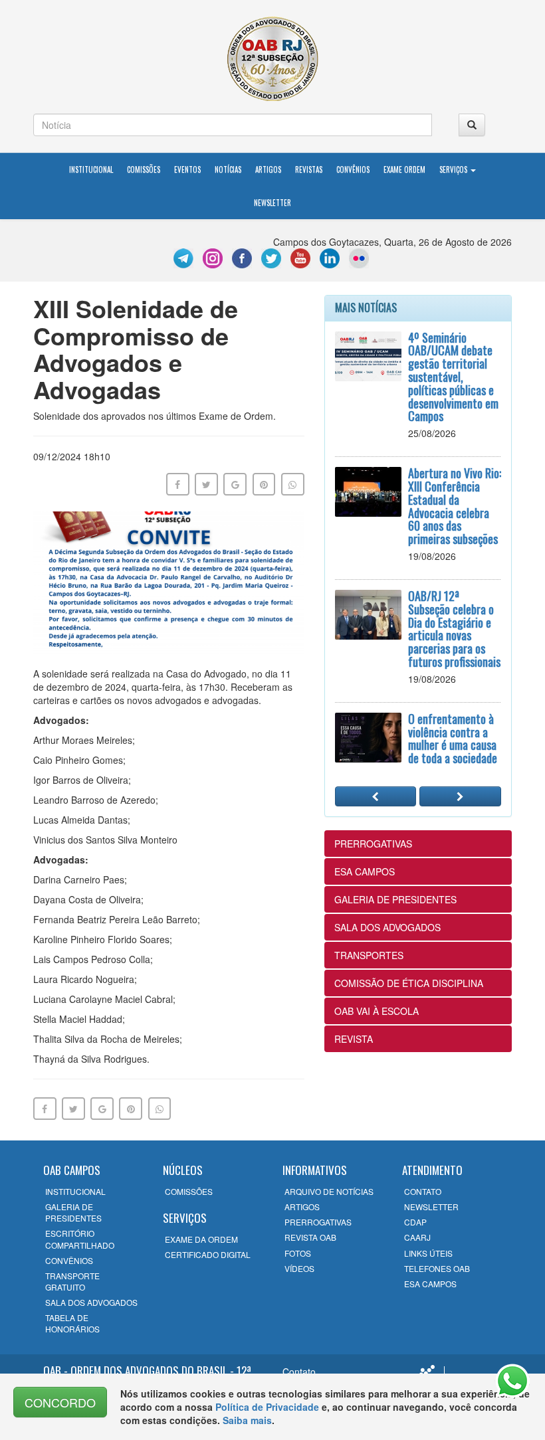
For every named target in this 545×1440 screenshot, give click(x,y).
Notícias (228, 169)
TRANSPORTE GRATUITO (72, 1281)
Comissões (143, 169)
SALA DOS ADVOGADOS (387, 927)
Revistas (308, 169)
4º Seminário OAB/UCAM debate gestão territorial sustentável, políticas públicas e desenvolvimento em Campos (453, 377)
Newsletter (272, 202)
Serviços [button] (454, 169)
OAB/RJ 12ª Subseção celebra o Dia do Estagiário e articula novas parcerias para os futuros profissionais (454, 628)
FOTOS (297, 1253)
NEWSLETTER (431, 1206)
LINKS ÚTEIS (428, 1253)
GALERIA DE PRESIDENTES (395, 899)
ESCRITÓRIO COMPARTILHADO (79, 1238)
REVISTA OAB (310, 1237)
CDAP (415, 1221)
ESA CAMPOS (364, 871)
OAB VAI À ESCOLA (376, 1011)
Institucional (91, 169)
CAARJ (417, 1237)
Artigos (268, 169)
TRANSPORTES (368, 955)
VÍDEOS (299, 1268)
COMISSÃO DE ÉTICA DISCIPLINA (408, 983)
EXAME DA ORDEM (201, 1239)
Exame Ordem (404, 169)
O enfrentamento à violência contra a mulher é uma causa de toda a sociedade (452, 738)
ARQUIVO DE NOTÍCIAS (329, 1191)
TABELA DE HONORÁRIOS (72, 1323)
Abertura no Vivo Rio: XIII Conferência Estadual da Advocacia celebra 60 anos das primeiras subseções (454, 505)
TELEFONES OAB (437, 1268)
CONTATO (422, 1191)
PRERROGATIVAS (373, 843)
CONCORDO (60, 1402)
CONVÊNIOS (69, 1260)
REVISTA (353, 1038)
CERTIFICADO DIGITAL (208, 1254)
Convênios (353, 169)
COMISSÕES (189, 1191)
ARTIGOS (302, 1206)
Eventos (187, 169)
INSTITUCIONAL (75, 1191)
